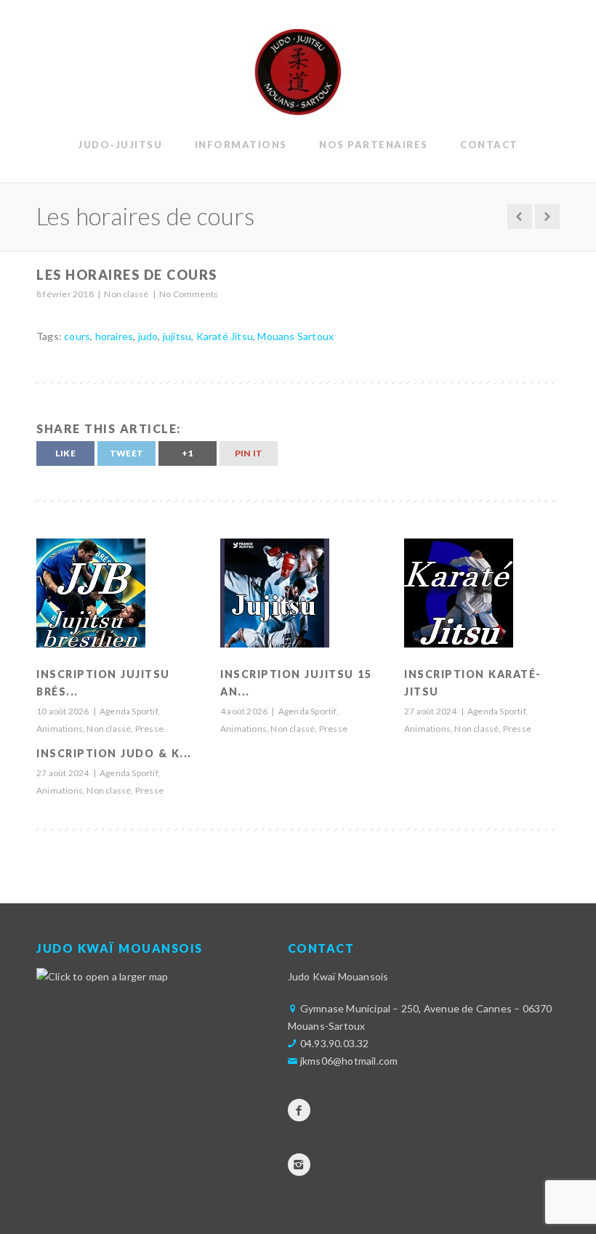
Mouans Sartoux (295, 336)
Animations (59, 728)
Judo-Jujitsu (120, 144)
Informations (241, 144)
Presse (149, 728)
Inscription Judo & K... (114, 753)
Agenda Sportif (129, 711)
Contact (489, 144)
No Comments (188, 294)
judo (148, 336)
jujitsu (177, 336)
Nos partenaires (373, 144)
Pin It (248, 453)
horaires (114, 336)
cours (77, 336)
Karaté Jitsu (224, 336)
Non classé (126, 294)
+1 (187, 453)
